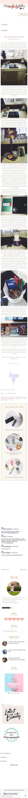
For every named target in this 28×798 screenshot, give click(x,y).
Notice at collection (7, 796)
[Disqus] (14, 506)
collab (7, 397)
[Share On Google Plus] (14, 393)
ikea (24, 397)
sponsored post (8, 398)
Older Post (23, 569)
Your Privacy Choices (12, 793)
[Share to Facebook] (6, 393)
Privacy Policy (4, 30)
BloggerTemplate (21, 790)
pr (2, 398)
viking (11, 400)
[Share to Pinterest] (12, 393)
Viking (2, 350)
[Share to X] (9, 393)
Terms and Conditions (5, 753)
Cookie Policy (4, 24)
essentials (18, 397)
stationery (19, 398)
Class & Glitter (10, 790)
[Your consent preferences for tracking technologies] (25, 795)
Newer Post (5, 569)
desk (12, 397)
